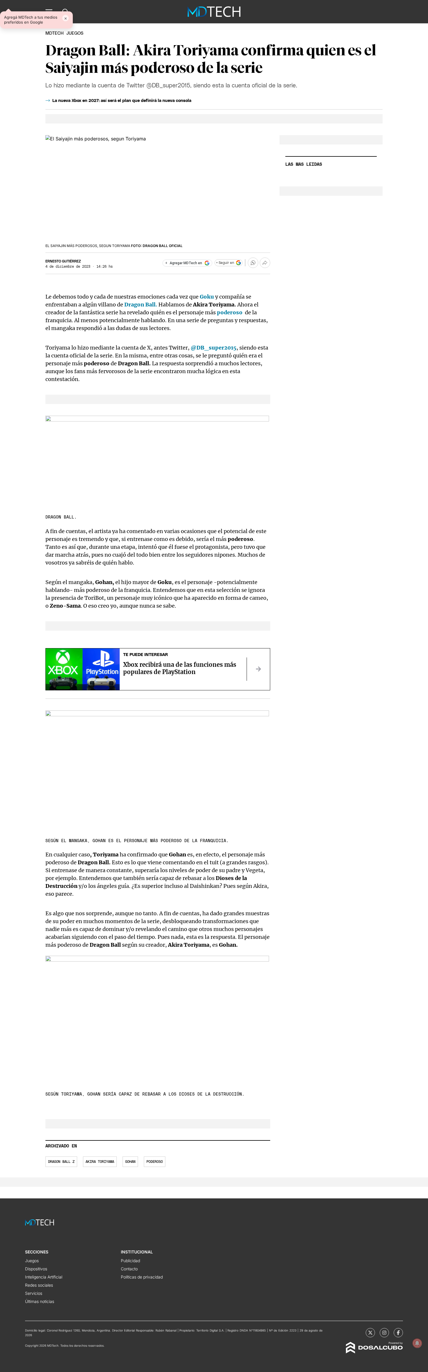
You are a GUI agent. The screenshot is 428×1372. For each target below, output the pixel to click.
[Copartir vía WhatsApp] (253, 263)
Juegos (32, 1260)
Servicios (33, 1293)
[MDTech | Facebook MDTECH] (398, 1332)
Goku (207, 296)
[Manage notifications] (417, 1343)
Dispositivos (36, 1268)
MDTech (54, 33)
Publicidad (130, 1260)
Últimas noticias (39, 1301)
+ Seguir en (225, 262)
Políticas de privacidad (142, 1276)
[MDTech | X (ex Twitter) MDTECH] (370, 1332)
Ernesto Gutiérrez (63, 261)
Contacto (129, 1268)
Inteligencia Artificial (43, 1276)
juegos (74, 33)
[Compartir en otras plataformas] (265, 263)
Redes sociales (39, 1285)
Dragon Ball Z (61, 1161)
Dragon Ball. (140, 304)
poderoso (154, 1161)
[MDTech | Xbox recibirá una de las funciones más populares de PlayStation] (258, 669)
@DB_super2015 (213, 347)
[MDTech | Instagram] (384, 1332)
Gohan (130, 1161)
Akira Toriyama (100, 1161)
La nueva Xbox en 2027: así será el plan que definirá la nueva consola (121, 101)
